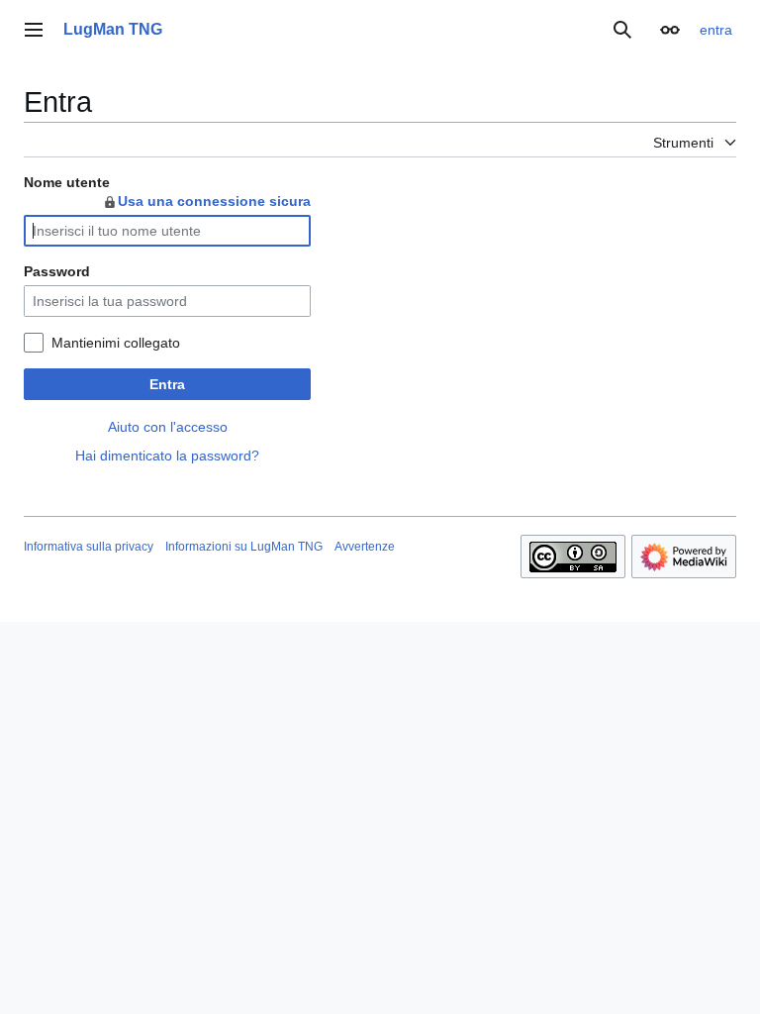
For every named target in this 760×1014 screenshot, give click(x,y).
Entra (167, 384)
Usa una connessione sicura (214, 201)
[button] (33, 29)
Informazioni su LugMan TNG (244, 547)
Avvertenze (364, 547)
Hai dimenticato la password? (167, 455)
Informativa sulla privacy (88, 547)
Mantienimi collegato (115, 343)
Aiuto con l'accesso (168, 427)
